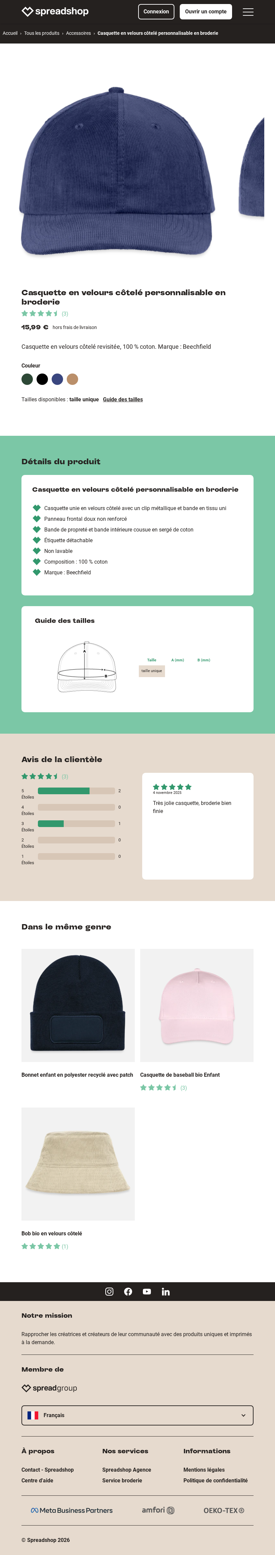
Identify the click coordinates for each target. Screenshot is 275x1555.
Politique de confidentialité (215, 1480)
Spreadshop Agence (126, 1470)
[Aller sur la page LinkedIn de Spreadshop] (165, 1291)
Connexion (156, 11)
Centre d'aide (37, 1480)
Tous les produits (41, 33)
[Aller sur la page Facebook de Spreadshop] (128, 1291)
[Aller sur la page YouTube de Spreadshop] (147, 1291)
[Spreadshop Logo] (55, 12)
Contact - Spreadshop (47, 1470)
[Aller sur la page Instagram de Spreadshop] (109, 1291)
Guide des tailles (123, 399)
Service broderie (122, 1480)
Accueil (10, 33)
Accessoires (78, 33)
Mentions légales (204, 1470)
